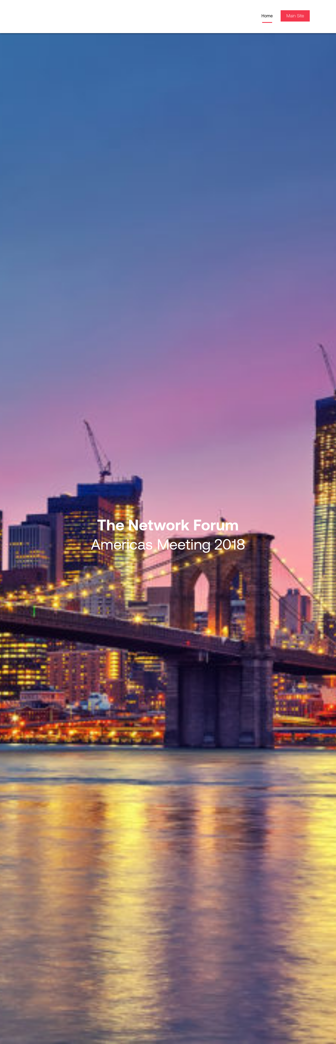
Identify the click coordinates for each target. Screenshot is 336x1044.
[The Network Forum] (57, 15)
